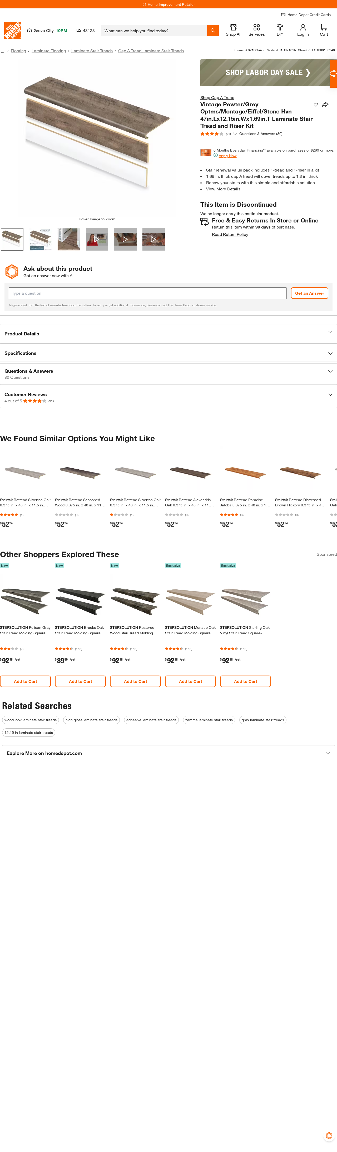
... (2, 51)
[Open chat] (333, 74)
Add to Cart (25, 681)
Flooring (18, 50)
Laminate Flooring (49, 50)
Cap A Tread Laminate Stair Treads (151, 50)
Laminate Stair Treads (92, 50)
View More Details (223, 188)
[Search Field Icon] (213, 30)
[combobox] (154, 30)
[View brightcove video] (97, 239)
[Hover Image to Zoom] (97, 138)
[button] (168, 334)
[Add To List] (316, 105)
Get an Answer (309, 292)
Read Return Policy (230, 234)
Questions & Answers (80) (261, 133)
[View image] (12, 239)
